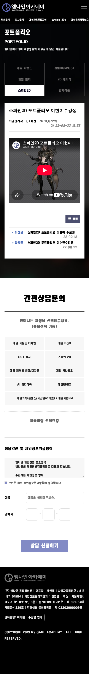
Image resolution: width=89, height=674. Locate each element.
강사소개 (19, 20)
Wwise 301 (59, 20)
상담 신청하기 (44, 546)
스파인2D (24, 90)
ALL (68, 632)
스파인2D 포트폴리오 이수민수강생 (50, 243)
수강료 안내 (35, 617)
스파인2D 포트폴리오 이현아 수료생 (51, 232)
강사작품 (64, 90)
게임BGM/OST (64, 68)
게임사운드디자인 (37, 20)
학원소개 (5, 20)
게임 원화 (24, 79)
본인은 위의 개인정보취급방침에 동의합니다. (34, 483)
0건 (33, 121)
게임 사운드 (24, 68)
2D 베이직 (64, 79)
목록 (74, 219)
